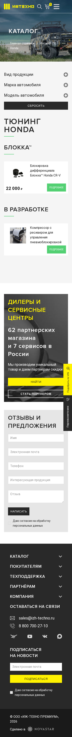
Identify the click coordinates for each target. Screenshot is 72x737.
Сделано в (17, 729)
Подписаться (36, 678)
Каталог (19, 556)
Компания (22, 596)
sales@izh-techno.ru (36, 618)
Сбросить (36, 105)
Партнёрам (22, 586)
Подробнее (56, 187)
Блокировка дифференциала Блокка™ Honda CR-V (45, 170)
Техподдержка (27, 576)
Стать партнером (36, 393)
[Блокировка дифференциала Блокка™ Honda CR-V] (18, 173)
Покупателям (26, 566)
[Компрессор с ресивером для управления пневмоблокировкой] (18, 235)
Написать (18, 511)
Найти (36, 381)
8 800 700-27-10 (33, 625)
